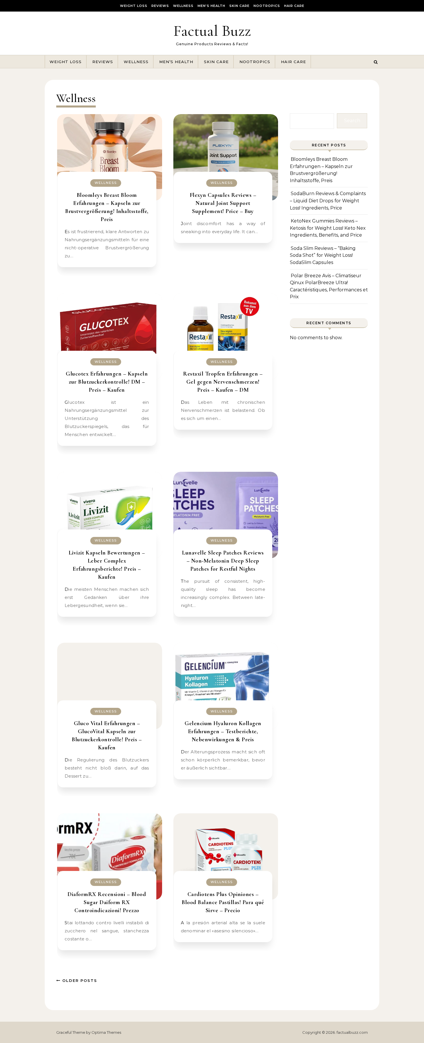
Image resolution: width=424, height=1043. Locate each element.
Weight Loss (133, 6)
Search (352, 120)
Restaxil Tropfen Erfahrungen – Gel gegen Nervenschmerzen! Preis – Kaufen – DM (222, 381)
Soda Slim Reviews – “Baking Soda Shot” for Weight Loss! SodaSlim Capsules (323, 255)
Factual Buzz (212, 30)
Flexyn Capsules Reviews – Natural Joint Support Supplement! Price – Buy (223, 203)
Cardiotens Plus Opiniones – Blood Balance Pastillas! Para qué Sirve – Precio (223, 902)
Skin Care (239, 6)
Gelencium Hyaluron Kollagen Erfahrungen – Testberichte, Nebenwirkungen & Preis (223, 731)
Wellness (183, 6)
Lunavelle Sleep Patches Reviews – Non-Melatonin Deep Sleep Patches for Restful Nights (223, 560)
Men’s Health (211, 6)
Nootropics (267, 6)
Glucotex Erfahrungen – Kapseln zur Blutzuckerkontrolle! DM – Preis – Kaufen (107, 381)
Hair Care (294, 6)
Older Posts (79, 980)
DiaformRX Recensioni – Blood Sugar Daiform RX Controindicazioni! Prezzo (106, 902)
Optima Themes (106, 1032)
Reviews (160, 6)
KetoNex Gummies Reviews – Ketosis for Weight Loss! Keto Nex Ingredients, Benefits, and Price (328, 228)
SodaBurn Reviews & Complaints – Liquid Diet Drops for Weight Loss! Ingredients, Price (328, 200)
